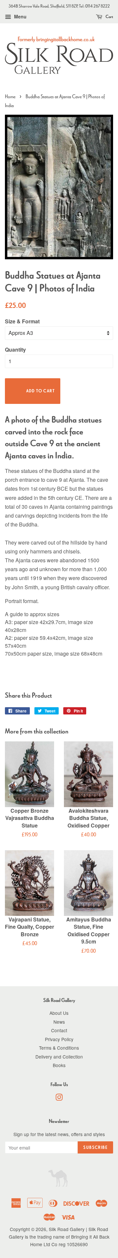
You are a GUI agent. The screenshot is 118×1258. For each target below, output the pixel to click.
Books (59, 1065)
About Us (59, 1013)
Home (10, 96)
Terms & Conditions (59, 1047)
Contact (59, 1030)
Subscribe (95, 1147)
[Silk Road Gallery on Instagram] (59, 1098)
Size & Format (22, 321)
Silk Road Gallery (67, 1229)
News (59, 1021)
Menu (20, 16)
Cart (109, 16)
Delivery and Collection (59, 1056)
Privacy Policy (59, 1039)
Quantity (15, 349)
